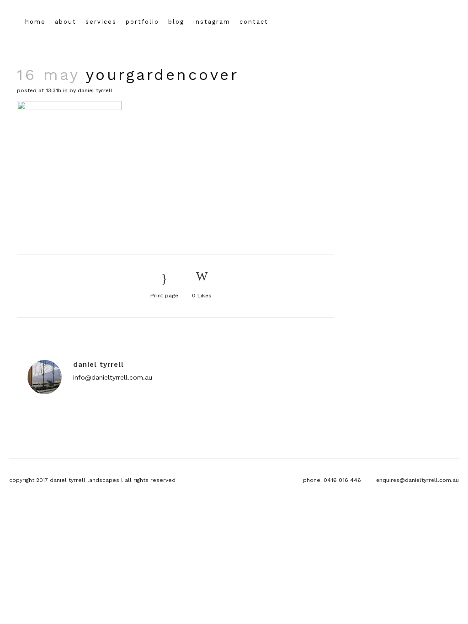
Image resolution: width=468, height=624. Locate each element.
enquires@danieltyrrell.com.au (417, 480)
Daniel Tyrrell (95, 90)
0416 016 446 (342, 480)
